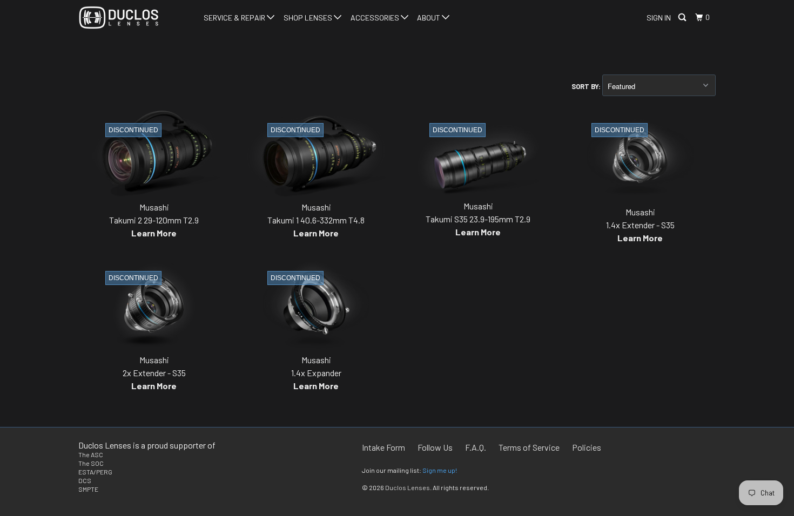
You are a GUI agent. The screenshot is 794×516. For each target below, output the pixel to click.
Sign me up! (439, 470)
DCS (84, 480)
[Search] (683, 17)
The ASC (90, 454)
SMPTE (88, 489)
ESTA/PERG (95, 472)
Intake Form (383, 447)
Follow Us (435, 447)
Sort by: (586, 86)
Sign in (659, 17)
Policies (586, 447)
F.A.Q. (475, 447)
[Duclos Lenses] (133, 17)
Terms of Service (529, 447)
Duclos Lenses (407, 487)
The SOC (91, 463)
